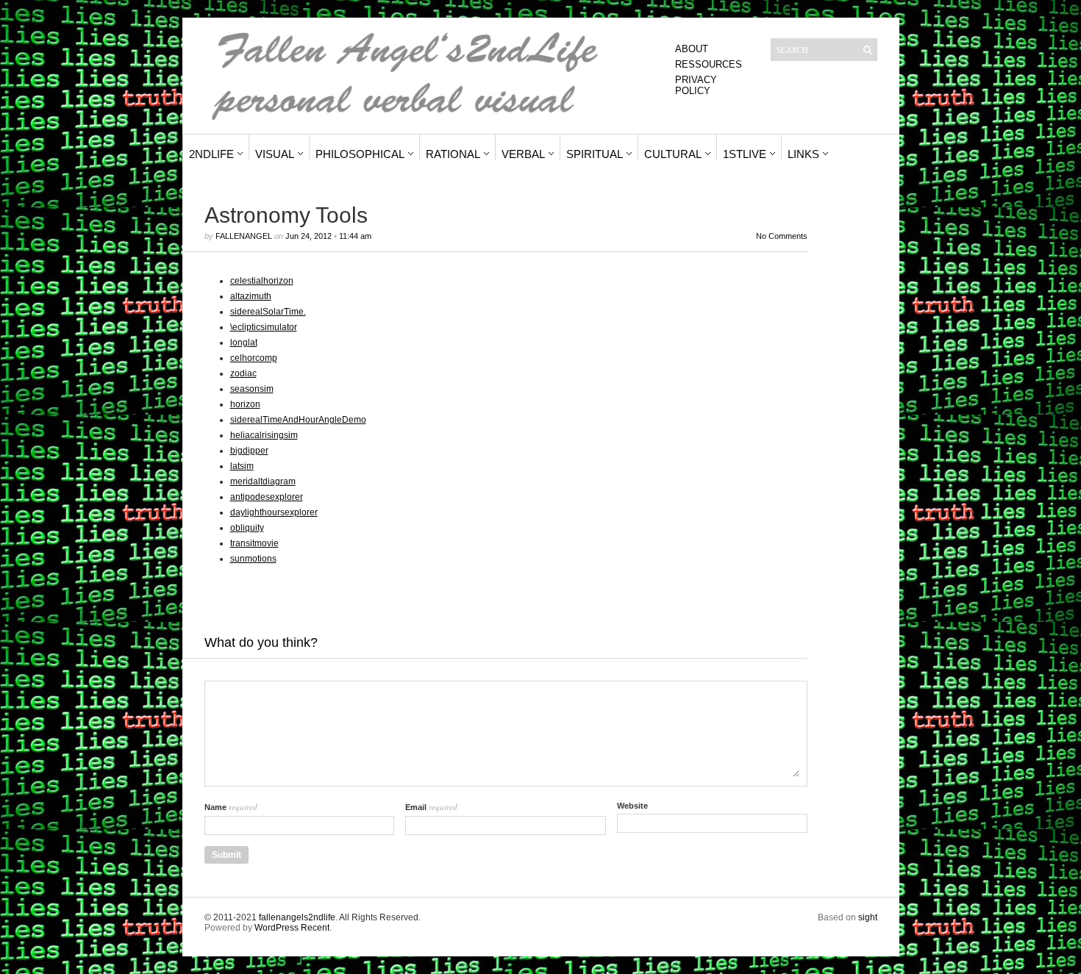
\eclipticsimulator (263, 327)
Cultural (673, 154)
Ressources (708, 64)
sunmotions (253, 559)
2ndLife (211, 154)
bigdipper (249, 450)
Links (803, 154)
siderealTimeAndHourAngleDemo (298, 420)
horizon (245, 404)
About (691, 48)
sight (867, 917)
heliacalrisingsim (264, 435)
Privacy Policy (696, 85)
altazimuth (250, 296)
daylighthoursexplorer (274, 512)
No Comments (781, 236)
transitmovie (254, 543)
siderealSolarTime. (268, 312)
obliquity (247, 528)
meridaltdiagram (263, 481)
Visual (274, 154)
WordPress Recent (291, 928)
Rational (453, 154)
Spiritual (594, 154)
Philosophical (359, 154)
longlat (243, 342)
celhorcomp (253, 358)
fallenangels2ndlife (297, 917)
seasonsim (252, 389)
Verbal (523, 154)
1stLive (744, 154)
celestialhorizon (261, 281)
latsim (242, 466)
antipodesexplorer (266, 497)
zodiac (243, 373)
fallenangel (243, 236)
